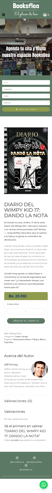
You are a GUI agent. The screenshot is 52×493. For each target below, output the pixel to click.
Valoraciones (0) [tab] (18, 401)
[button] (45, 129)
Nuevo (42, 339)
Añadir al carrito (26, 321)
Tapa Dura (8, 342)
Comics (18, 336)
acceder (15, 440)
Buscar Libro (27, 109)
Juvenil (25, 336)
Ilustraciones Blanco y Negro (26, 339)
